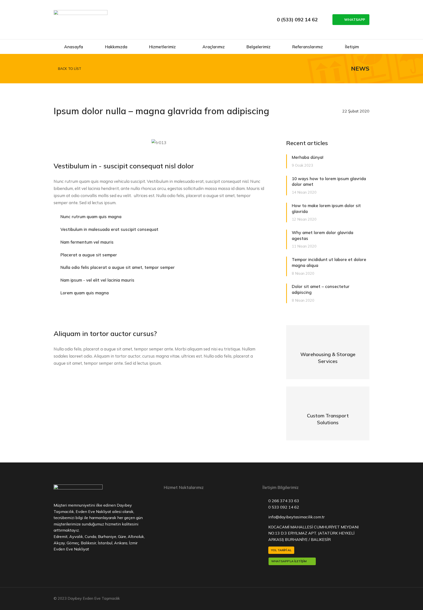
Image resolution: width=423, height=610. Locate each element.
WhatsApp (354, 19)
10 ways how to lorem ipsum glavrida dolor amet (329, 181)
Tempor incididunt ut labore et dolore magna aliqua (329, 262)
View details (328, 362)
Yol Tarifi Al (281, 550)
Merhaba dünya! (307, 157)
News (360, 68)
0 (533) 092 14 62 (297, 19)
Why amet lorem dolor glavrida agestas (322, 235)
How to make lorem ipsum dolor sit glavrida (326, 208)
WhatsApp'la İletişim (288, 561)
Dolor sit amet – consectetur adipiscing (321, 289)
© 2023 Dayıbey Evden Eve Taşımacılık (87, 598)
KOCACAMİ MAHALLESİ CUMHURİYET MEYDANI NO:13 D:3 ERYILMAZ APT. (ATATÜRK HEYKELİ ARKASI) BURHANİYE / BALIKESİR (313, 533)
